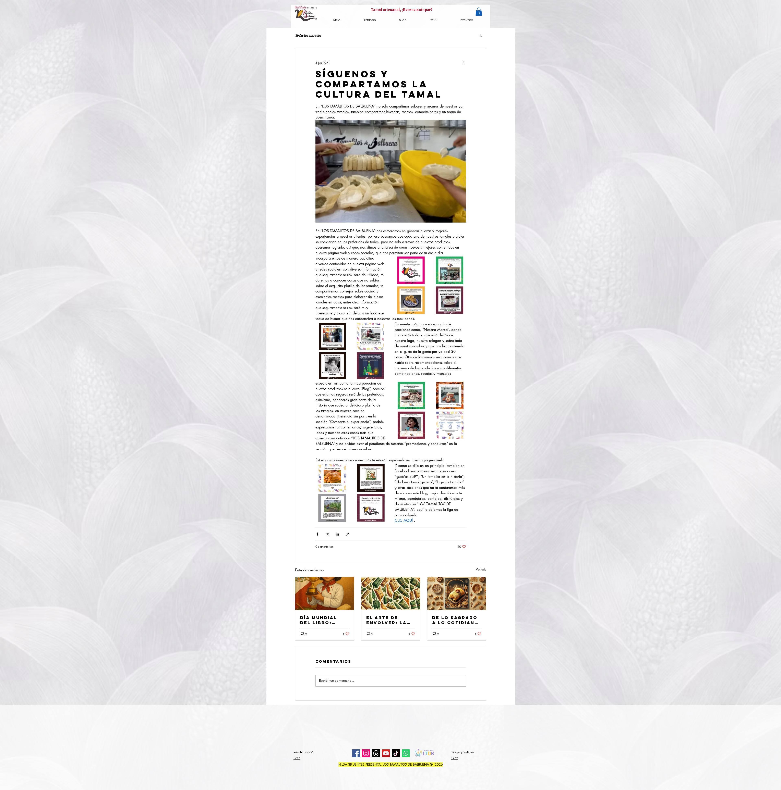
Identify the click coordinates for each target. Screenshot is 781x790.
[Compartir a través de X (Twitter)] (327, 534)
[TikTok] (396, 753)
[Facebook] (356, 753)
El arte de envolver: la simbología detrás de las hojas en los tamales (388, 620)
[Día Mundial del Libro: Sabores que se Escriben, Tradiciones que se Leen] (324, 593)
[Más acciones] (463, 62)
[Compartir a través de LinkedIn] (337, 534)
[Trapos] (376, 753)
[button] (478, 12)
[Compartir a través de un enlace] (347, 534)
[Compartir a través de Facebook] (317, 534)
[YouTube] (386, 753)
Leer (296, 758)
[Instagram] (366, 753)
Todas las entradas (308, 36)
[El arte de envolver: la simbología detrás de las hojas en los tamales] (390, 593)
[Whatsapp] (406, 753)
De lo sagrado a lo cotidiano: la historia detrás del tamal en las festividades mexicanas (456, 620)
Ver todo (481, 569)
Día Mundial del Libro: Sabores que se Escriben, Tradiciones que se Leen (324, 620)
